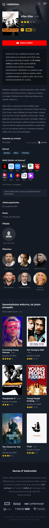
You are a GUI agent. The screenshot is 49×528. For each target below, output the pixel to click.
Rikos (16, 153)
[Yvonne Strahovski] (40, 281)
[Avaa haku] (39, 3)
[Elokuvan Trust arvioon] (37, 433)
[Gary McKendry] (9, 236)
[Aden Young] (9, 261)
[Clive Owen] (24, 261)
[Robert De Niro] (24, 281)
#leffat (26, 488)
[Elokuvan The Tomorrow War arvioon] (12, 435)
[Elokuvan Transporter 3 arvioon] (12, 385)
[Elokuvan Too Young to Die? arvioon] (37, 338)
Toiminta (25, 153)
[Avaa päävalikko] (45, 3)
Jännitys (7, 153)
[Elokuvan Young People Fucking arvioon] (37, 387)
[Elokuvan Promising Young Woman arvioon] (12, 338)
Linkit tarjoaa (7, 184)
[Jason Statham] (9, 281)
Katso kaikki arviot (10, 312)
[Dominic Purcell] (40, 261)
